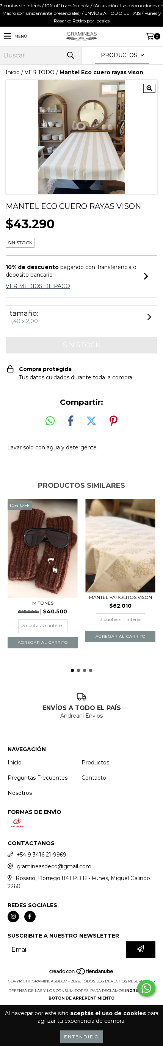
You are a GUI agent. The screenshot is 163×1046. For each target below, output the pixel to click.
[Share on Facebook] (70, 421)
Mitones (42, 603)
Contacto (94, 777)
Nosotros (20, 793)
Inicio (13, 72)
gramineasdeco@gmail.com (54, 866)
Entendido (81, 1037)
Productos (95, 762)
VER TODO (40, 72)
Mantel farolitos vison (120, 597)
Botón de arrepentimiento (81, 998)
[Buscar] (70, 55)
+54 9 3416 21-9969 (41, 854)
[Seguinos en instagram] (13, 916)
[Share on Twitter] (91, 421)
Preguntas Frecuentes (37, 777)
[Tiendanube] (82, 973)
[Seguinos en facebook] (30, 916)
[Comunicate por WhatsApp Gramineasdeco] (146, 988)
